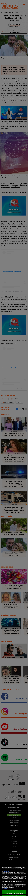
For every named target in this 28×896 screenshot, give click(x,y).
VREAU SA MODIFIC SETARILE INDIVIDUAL (14, 893)
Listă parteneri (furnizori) (5, 888)
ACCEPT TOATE (14, 891)
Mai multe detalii (6, 871)
